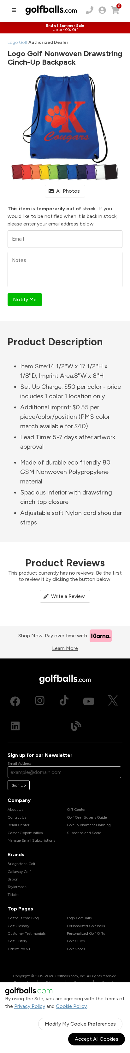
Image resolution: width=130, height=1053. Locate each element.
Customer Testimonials (26, 933)
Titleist (13, 894)
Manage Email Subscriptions (31, 840)
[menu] (14, 10)
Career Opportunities (25, 833)
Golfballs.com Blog (23, 918)
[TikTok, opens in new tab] (64, 701)
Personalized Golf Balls (86, 926)
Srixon (13, 879)
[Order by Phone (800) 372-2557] (89, 10)
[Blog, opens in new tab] (76, 725)
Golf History (17, 941)
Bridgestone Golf (21, 864)
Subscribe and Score (84, 833)
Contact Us (17, 817)
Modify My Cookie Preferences (80, 1024)
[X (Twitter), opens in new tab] (113, 701)
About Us (15, 809)
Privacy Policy (29, 1006)
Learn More (65, 648)
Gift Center (76, 809)
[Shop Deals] (65, 27)
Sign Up (19, 785)
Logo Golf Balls (79, 918)
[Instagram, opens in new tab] (39, 701)
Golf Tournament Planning (89, 825)
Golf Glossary (18, 926)
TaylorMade (17, 887)
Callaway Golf (19, 871)
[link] (102, 10)
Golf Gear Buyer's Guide (87, 817)
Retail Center (18, 825)
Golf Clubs (76, 941)
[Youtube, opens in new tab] (88, 701)
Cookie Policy (71, 1006)
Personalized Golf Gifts (86, 933)
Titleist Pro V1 (19, 949)
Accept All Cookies (96, 1039)
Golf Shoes (76, 949)
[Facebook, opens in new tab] (15, 701)
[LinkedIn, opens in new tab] (15, 725)
